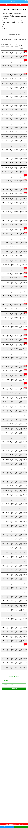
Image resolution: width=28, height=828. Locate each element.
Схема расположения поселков (14, 39)
